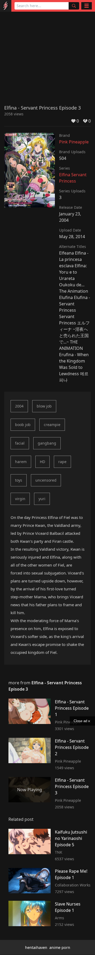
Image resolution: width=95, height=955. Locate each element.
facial (20, 443)
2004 (19, 406)
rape (62, 461)
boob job (23, 424)
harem (21, 461)
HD (42, 461)
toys (18, 480)
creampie (52, 424)
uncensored (45, 480)
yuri (42, 498)
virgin (20, 498)
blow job (44, 406)
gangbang (47, 443)
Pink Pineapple (74, 142)
